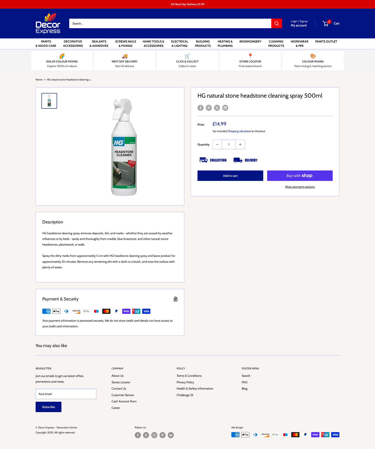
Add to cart (230, 176)
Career (116, 408)
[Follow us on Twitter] (146, 435)
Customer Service (123, 395)
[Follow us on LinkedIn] (171, 435)
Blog (244, 388)
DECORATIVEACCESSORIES (73, 43)
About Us (118, 376)
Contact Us (119, 388)
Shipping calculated (239, 131)
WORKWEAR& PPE (299, 43)
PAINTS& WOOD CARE (46, 43)
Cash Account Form (124, 401)
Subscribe (48, 407)
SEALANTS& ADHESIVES (99, 43)
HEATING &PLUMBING (225, 43)
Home (39, 79)
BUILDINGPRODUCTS (203, 43)
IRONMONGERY (250, 41)
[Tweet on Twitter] (217, 108)
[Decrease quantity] (217, 144)
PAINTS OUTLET (326, 41)
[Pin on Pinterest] (209, 108)
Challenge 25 (185, 395)
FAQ (244, 382)
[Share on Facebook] (200, 108)
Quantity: (203, 144)
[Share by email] (225, 108)
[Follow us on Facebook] (138, 435)
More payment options (300, 187)
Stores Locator (121, 382)
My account (299, 25)
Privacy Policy (185, 382)
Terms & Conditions (189, 376)
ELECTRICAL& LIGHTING (179, 43)
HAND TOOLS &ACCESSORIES (153, 43)
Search (246, 376)
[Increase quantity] (240, 144)
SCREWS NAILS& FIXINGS (125, 43)
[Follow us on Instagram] (154, 435)
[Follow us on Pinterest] (163, 435)
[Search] (276, 23)
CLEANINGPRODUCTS (276, 43)
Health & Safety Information (195, 388)
